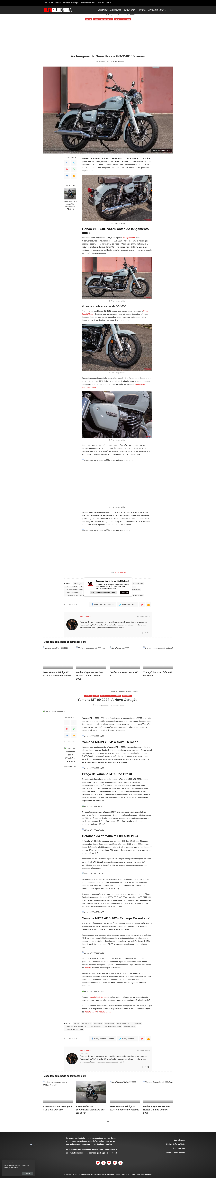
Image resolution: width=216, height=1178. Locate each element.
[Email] (73, 176)
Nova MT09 (137, 1023)
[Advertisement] (108, 37)
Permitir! (125, 592)
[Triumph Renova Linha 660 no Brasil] (158, 657)
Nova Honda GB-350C (74, 592)
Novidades (126, 19)
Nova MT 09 (110, 1023)
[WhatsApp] (73, 169)
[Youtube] (109, 1163)
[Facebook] (67, 163)
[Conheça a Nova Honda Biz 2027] (125, 657)
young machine (120, 572)
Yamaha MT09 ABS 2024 (75, 1029)
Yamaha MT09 (129, 1026)
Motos (117, 19)
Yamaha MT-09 (95, 1026)
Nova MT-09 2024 (123, 1023)
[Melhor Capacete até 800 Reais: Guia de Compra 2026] (91, 657)
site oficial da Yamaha (99, 997)
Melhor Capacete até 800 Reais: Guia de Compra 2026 (89, 675)
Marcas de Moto (106, 19)
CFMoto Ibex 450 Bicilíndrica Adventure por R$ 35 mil (70, 205)
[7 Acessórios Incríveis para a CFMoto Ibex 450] (70, 753)
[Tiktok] (120, 1163)
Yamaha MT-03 (105, 1012)
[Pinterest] (67, 169)
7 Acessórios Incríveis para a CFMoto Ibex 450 (70, 763)
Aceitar (27, 1173)
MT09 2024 (98, 1023)
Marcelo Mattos (118, 61)
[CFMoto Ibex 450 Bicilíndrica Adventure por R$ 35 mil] (70, 193)
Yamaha (88, 695)
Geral (96, 19)
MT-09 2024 (87, 1023)
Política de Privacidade (11, 1167)
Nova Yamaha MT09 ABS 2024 (76, 1026)
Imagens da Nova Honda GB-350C (78, 589)
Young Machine (129, 238)
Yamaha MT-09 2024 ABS (113, 1026)
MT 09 (77, 1023)
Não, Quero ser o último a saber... (103, 592)
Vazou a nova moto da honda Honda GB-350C (82, 595)
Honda (88, 19)
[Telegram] (67, 176)
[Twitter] (73, 163)
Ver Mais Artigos (142, 616)
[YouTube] (148, 633)
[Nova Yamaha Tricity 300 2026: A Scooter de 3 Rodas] (58, 657)
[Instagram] (103, 1163)
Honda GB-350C (72, 587)
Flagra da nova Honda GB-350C (132, 584)
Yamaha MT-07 (91, 1012)
